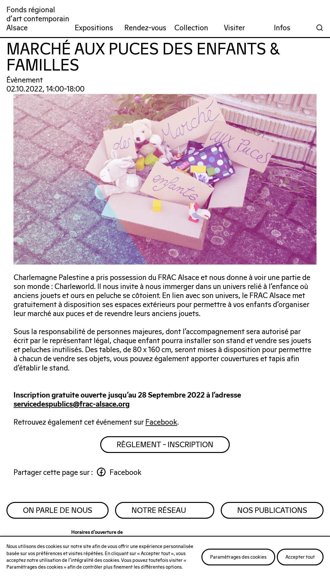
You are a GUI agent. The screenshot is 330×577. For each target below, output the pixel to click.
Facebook (161, 422)
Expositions (94, 28)
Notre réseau (158, 510)
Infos (282, 28)
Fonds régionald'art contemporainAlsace (37, 19)
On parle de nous (57, 510)
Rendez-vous (145, 28)
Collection (191, 28)
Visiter (234, 28)
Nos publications (272, 510)
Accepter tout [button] (300, 557)
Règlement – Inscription (165, 444)
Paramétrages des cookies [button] (238, 557)
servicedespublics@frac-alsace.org (72, 404)
